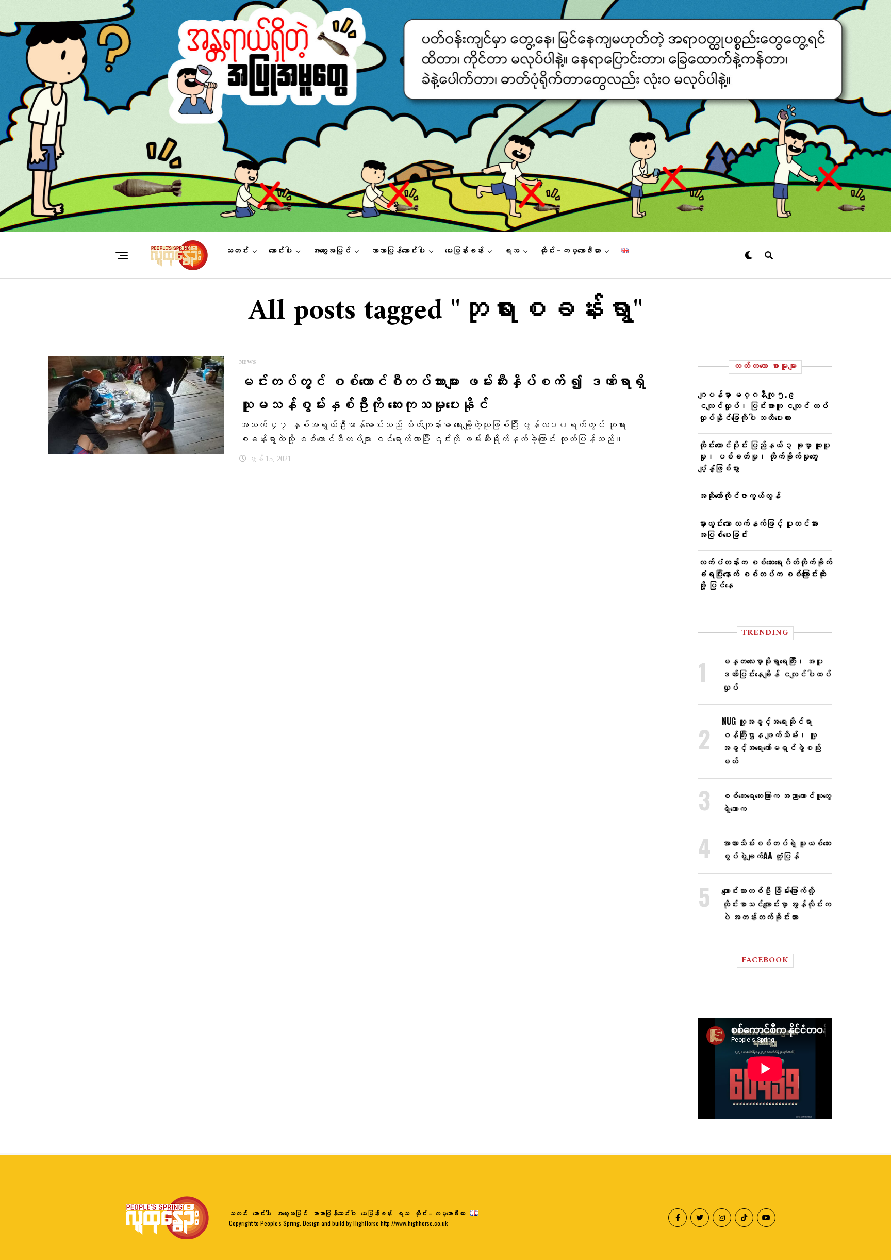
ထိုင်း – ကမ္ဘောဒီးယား (570, 250)
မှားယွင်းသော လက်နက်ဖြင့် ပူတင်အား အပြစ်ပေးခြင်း (758, 529)
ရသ (511, 250)
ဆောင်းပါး (280, 250)
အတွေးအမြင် (331, 250)
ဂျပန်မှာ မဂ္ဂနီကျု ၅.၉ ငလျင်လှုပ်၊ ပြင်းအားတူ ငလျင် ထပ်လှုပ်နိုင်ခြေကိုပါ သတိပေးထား (763, 405)
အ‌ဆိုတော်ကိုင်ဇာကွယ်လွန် (739, 495)
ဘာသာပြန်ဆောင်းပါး (398, 250)
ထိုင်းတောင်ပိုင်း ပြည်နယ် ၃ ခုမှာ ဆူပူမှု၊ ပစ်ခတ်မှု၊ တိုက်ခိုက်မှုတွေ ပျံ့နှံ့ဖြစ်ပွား (764, 456)
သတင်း (237, 250)
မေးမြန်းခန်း (464, 250)
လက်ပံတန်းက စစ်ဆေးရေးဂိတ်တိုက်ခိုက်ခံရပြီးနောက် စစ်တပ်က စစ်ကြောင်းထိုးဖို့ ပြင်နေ (765, 573)
